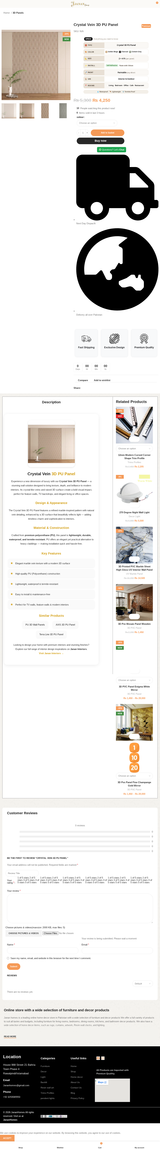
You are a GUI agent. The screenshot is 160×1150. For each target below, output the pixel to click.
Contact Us (76, 1087)
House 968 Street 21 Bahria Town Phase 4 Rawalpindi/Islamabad (19, 1069)
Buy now (100, 140)
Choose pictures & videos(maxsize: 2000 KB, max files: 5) (35, 927)
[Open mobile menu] (3, 4)
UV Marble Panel (134, 573)
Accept (7, 1138)
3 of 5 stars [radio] (29, 880)
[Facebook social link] (84, 388)
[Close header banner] (4, 1127)
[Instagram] (103, 1058)
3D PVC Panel (134, 628)
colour (80, 117)
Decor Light (134, 516)
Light (43, 1077)
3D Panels (18, 12)
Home (6, 12)
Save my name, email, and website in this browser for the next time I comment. (50, 958)
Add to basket (107, 133)
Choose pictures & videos (24, 933)
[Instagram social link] (88, 388)
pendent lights (48, 1098)
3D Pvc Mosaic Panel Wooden (134, 624)
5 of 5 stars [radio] (31, 882)
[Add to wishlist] (137, 439)
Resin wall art (47, 1087)
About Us (75, 1082)
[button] (131, 505)
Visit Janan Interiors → (51, 653)
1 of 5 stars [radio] (23, 877)
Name (11, 944)
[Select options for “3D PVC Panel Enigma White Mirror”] (131, 671)
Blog (73, 1093)
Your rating (10, 881)
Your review (14, 890)
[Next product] (155, 13)
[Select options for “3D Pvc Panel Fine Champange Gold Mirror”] (131, 736)
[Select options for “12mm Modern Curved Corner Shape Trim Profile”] (131, 439)
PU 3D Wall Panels (35, 624)
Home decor (77, 1077)
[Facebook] (98, 1058)
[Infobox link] (20, 1057)
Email (85, 944)
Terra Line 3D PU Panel (51, 634)
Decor (44, 1071)
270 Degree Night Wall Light (134, 512)
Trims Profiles (134, 462)
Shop (73, 1071)
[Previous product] (148, 13)
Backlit (44, 1082)
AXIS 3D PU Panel (65, 624)
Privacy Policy (77, 1098)
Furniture (45, 1066)
